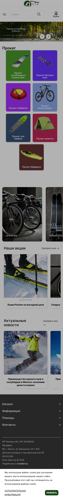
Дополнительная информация (15, 492)
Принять (51, 492)
